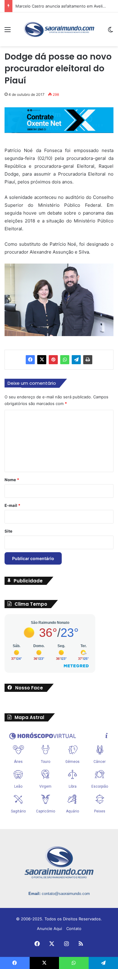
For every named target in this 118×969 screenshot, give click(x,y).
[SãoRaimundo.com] (59, 29)
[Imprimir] (87, 359)
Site (8, 531)
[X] (41, 359)
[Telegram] (76, 359)
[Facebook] (30, 359)
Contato (73, 928)
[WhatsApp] (64, 359)
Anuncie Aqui (49, 928)
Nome (12, 479)
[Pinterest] (53, 359)
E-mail (12, 505)
